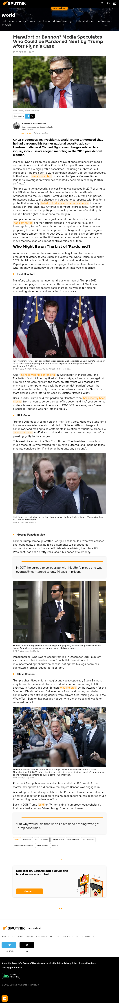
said (41, 804)
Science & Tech (71, 936)
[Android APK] (11, 976)
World (17, 839)
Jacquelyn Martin (31, 651)
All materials (26, 133)
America (44, 839)
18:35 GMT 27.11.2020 (23, 52)
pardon (55, 845)
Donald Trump (58, 839)
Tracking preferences (12, 967)
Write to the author (41, 133)
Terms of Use (29, 963)
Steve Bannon (42, 845)
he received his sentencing (38, 374)
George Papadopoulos (23, 845)
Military (55, 936)
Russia (29, 936)
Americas (17, 936)
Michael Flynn (73, 839)
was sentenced (23, 432)
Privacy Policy (70, 963)
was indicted (68, 687)
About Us (6, 963)
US (36, 839)
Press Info (17, 963)
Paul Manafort (88, 839)
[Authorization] (102, 3)
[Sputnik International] (15, 6)
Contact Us (42, 963)
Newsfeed (27, 839)
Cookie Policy (56, 963)
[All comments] (5, 998)
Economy (41, 936)
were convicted (41, 176)
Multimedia (88, 936)
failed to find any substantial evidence (64, 203)
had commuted (23, 223)
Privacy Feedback (87, 963)
